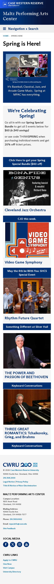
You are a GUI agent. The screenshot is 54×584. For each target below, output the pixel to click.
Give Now (7, 564)
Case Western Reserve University (24, 470)
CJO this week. (27, 218)
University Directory (12, 571)
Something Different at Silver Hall (27, 326)
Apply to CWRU (10, 560)
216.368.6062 (16, 519)
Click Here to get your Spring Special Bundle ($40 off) (27, 162)
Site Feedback (9, 528)
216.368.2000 (9, 478)
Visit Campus (9, 568)
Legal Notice (9, 481)
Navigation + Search (19, 30)
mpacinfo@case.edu (18, 524)
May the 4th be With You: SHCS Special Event (27, 272)
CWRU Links (10, 555)
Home (6, 36)
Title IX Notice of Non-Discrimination (20, 485)
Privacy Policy (22, 481)
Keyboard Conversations (27, 385)
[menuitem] (27, 560)
